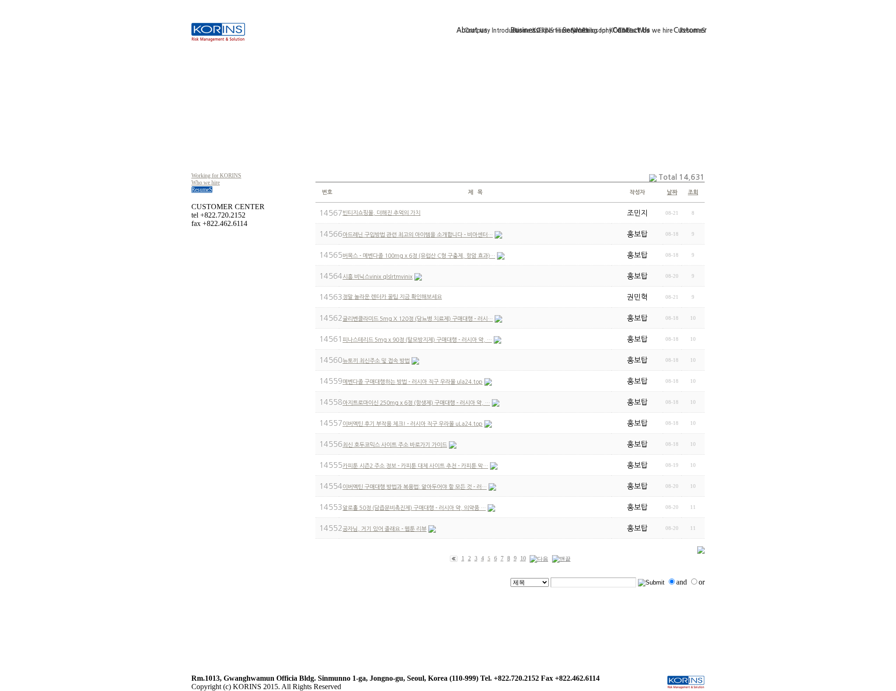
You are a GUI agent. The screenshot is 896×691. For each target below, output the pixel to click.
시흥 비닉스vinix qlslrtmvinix (378, 277)
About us (471, 30)
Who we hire (205, 182)
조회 (693, 192)
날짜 (672, 192)
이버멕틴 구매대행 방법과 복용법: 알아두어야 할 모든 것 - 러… (415, 487)
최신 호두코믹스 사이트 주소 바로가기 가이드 (395, 445)
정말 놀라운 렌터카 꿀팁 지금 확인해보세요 (392, 297)
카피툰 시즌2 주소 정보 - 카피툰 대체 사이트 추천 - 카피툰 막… (415, 466)
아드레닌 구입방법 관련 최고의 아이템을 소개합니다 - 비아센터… (418, 235)
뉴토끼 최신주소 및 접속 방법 (376, 361)
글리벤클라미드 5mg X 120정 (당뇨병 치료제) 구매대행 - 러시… (418, 319)
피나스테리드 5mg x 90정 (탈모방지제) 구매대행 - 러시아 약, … (417, 340)
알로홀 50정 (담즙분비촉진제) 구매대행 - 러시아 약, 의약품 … (414, 508)
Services (575, 30)
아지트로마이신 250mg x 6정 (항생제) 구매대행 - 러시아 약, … (416, 403)
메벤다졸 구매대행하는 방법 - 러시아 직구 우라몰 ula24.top (413, 382)
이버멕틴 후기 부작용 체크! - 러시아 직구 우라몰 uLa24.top (413, 424)
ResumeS (201, 189)
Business (525, 30)
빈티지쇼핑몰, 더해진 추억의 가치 (381, 213)
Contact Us (631, 30)
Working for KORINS (216, 175)
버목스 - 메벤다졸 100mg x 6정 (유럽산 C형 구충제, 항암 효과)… (419, 256)
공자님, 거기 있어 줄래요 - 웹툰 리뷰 (385, 529)
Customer (690, 30)
